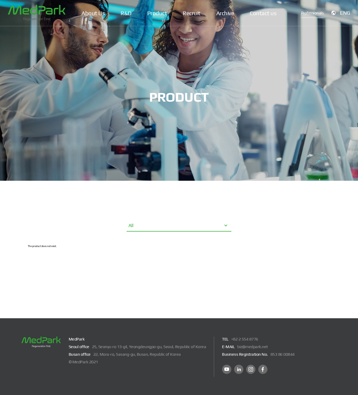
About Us (93, 13)
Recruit (191, 13)
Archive (225, 13)
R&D (126, 13)
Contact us (263, 13)
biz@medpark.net (252, 346)
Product (157, 13)
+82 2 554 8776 (244, 339)
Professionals (312, 13)
